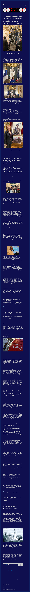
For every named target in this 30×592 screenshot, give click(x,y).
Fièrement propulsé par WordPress (11, 589)
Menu (25, 5)
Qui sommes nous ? (6, 584)
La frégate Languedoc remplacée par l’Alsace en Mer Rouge (12, 498)
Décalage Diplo (7, 4)
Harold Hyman (6, 508)
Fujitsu (7, 492)
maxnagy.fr (4, 492)
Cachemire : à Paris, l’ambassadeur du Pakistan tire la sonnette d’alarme (12, 160)
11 (12, 564)
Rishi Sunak (17, 492)
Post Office (14, 492)
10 (10, 564)
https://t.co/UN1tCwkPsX (8, 570)
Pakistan (4, 307)
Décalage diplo (15, 508)
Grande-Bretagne (11, 492)
